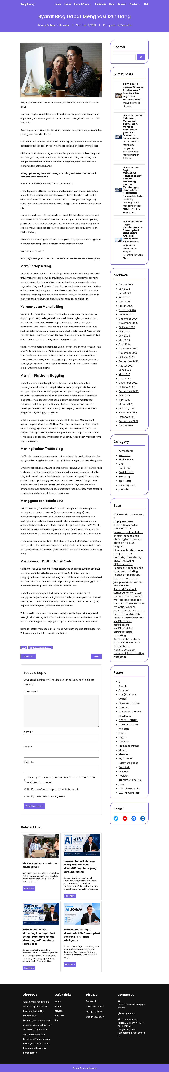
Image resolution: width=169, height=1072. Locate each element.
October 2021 (126, 416)
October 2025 (127, 327)
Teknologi (124, 476)
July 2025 (124, 331)
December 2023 (128, 348)
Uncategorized (127, 485)
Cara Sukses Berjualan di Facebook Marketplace (72, 258)
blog (24, 647)
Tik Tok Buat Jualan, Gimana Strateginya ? (40, 865)
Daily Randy (27, 4)
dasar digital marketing (127, 557)
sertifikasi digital (123, 628)
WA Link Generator (129, 788)
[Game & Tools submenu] (91, 4)
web (116, 646)
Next (96, 656)
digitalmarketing (123, 564)
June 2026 (125, 293)
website (124, 646)
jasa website (121, 585)
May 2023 (124, 374)
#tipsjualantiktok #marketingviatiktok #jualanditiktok (126, 525)
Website (125, 25)
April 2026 (124, 301)
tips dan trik (133, 642)
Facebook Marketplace (127, 575)
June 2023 (125, 370)
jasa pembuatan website (128, 582)
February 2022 (127, 408)
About (122, 686)
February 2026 (127, 310)
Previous (28, 656)
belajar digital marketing (128, 532)
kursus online (121, 596)
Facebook (119, 567)
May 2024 (124, 340)
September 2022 (129, 391)
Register (123, 775)
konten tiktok (133, 592)
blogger (118, 546)
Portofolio (124, 767)
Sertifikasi (124, 468)
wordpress (120, 656)
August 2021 (126, 425)
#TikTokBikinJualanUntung (128, 516)
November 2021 (128, 412)
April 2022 (124, 399)
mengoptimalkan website (129, 610)
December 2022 (128, 382)
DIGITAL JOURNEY (128, 720)
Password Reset (128, 763)
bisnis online (121, 543)
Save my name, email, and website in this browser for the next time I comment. (61, 780)
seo (141, 617)
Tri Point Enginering (130, 780)
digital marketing (124, 560)
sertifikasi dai (121, 624)
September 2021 (128, 421)
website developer (124, 649)
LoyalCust (124, 741)
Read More (29, 888)
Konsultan (124, 455)
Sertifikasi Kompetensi (127, 639)
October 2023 (127, 357)
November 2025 (128, 323)
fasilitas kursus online (126, 578)
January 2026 (127, 314)
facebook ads (134, 567)
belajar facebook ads (126, 535)
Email (28, 747)
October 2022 (127, 387)
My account (126, 758)
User (121, 784)
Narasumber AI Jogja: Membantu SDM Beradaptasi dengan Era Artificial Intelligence (82, 935)
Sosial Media (126, 472)
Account (124, 690)
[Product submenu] (140, 4)
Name (28, 731)
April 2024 (125, 344)
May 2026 (124, 297)
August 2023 (126, 365)
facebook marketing (126, 571)
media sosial (136, 603)
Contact (124, 707)
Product (123, 771)
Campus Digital (123, 553)
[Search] (141, 57)
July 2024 (124, 335)
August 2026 (126, 284)
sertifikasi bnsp (123, 621)
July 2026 (124, 288)
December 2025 (128, 318)
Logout (123, 737)
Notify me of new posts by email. (46, 796)
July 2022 (124, 395)
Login (122, 733)
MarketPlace (126, 459)
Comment (31, 691)
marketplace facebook (127, 599)
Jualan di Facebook (125, 589)
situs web (119, 642)
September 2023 (129, 361)
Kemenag (119, 592)
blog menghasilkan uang (40, 647)
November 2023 (128, 353)
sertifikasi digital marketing (123, 633)
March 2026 (126, 305)
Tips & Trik (125, 480)
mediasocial (121, 603)
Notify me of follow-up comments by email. (53, 789)
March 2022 (126, 404)
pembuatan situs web (127, 614)
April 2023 (124, 378)
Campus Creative (129, 703)
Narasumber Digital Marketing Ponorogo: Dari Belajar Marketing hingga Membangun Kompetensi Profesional (39, 936)
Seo (121, 463)
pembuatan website (126, 617)
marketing (136, 596)
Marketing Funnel (129, 746)
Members (124, 754)
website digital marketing (129, 653)
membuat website (124, 607)
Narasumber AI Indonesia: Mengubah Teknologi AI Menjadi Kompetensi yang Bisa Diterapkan (80, 866)
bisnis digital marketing (127, 539)
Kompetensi (111, 25)
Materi (122, 750)
